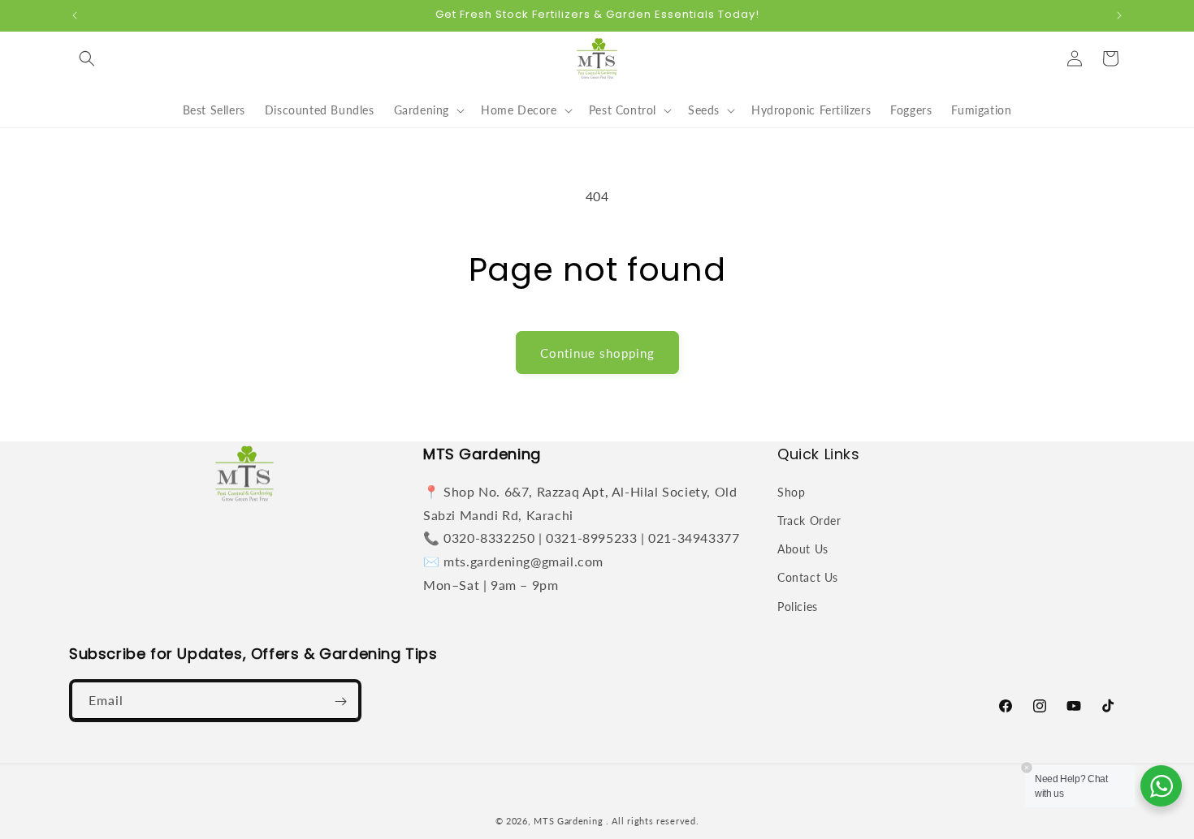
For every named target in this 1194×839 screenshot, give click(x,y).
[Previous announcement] (75, 15)
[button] (87, 58)
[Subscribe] (340, 701)
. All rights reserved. (652, 820)
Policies (797, 606)
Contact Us (807, 577)
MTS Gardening (568, 820)
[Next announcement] (1119, 15)
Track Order (809, 520)
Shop (791, 491)
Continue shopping (597, 353)
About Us (802, 549)
